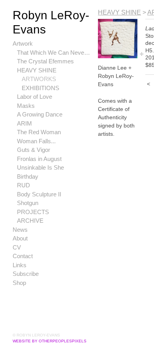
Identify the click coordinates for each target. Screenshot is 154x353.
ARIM (24, 123)
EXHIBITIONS (40, 88)
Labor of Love (34, 96)
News (20, 229)
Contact (23, 256)
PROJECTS (33, 212)
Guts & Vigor (33, 149)
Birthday (27, 176)
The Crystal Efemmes (45, 61)
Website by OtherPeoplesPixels (49, 341)
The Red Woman (39, 132)
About (20, 238)
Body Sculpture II (39, 194)
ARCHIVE (30, 220)
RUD (23, 185)
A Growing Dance (39, 114)
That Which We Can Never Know (54, 52)
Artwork (23, 43)
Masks (26, 105)
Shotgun (27, 203)
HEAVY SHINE (36, 70)
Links (19, 265)
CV (17, 247)
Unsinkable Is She (40, 167)
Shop (19, 282)
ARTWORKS (39, 79)
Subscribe (26, 273)
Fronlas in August (39, 158)
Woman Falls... (36, 141)
